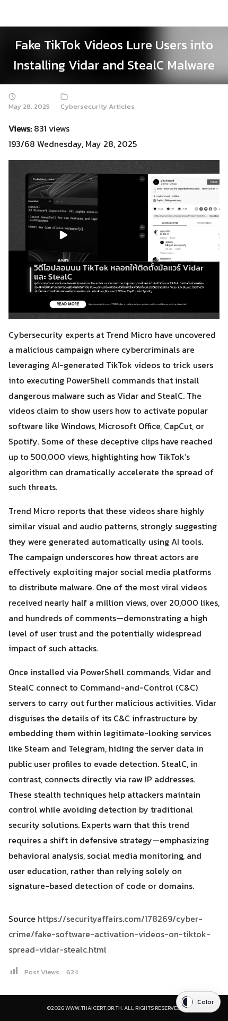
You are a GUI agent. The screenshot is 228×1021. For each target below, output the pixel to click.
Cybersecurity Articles (97, 106)
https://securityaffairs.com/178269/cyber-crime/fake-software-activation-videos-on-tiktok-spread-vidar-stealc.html (109, 934)
